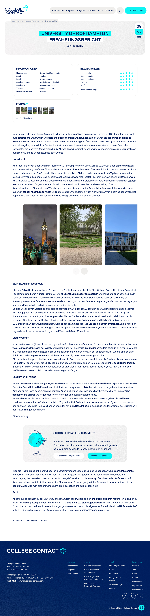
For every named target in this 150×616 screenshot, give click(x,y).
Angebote (52, 359)
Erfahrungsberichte (117, 565)
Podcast (112, 588)
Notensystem (81, 351)
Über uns (109, 10)
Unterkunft (45, 165)
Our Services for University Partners (92, 584)
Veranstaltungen (116, 584)
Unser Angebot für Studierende (91, 571)
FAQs (100, 10)
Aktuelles (91, 10)
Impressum (137, 585)
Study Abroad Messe (115, 579)
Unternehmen (72, 573)
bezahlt (105, 470)
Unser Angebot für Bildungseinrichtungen (93, 577)
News (111, 569)
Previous (76, 271)
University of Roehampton (50, 73)
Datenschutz (137, 589)
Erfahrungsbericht (51, 21)
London (61, 134)
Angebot (81, 10)
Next (84, 271)
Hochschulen (72, 565)
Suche (135, 577)
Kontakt (135, 565)
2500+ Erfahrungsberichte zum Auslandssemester (28, 21)
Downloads (137, 581)
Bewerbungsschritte (92, 565)
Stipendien (113, 573)
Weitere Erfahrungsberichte (68, 456)
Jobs (134, 569)
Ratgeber (71, 569)
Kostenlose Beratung (100, 456)
